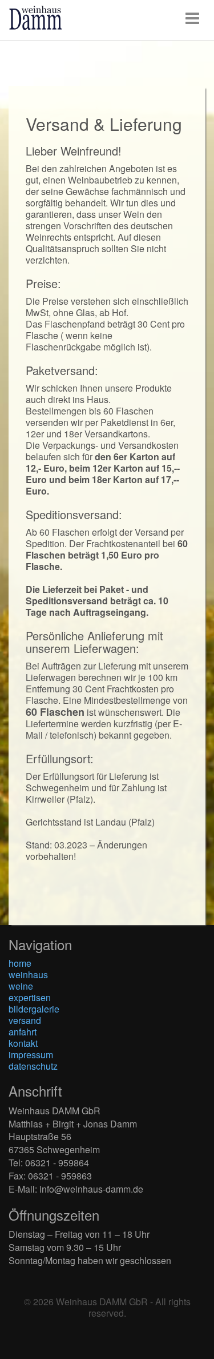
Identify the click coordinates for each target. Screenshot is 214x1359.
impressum (31, 1054)
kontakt (23, 1043)
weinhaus (28, 974)
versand (25, 1020)
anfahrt (23, 1031)
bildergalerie (34, 1008)
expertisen (30, 997)
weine (21, 986)
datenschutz (33, 1066)
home (20, 963)
